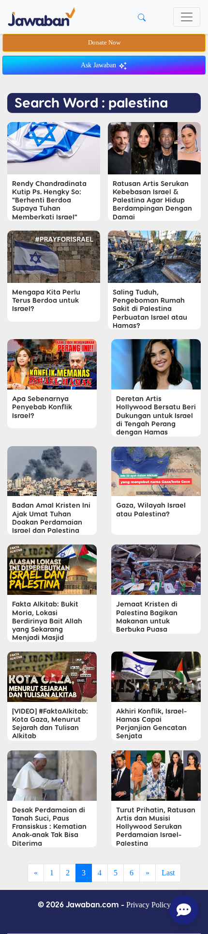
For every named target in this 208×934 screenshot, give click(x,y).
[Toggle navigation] (186, 17)
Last (168, 873)
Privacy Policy (148, 905)
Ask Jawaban (99, 65)
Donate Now (104, 42)
